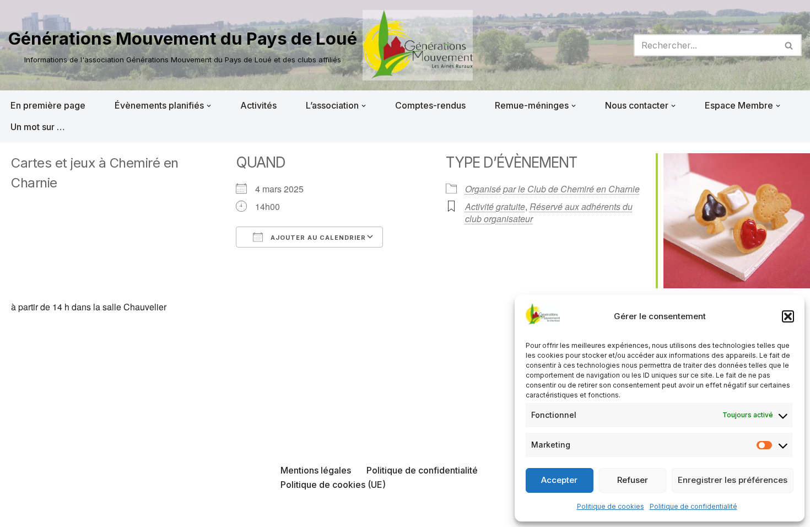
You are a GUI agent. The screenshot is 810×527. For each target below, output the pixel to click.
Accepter (559, 480)
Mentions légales (315, 470)
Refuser (632, 480)
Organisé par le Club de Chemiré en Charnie (552, 188)
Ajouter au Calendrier (317, 237)
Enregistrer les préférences (732, 480)
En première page (47, 105)
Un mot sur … (37, 126)
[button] (787, 316)
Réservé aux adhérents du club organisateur (549, 212)
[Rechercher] (789, 45)
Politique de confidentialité (693, 506)
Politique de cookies (610, 506)
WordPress (119, 512)
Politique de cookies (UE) (333, 484)
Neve (19, 512)
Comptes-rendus (430, 105)
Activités (258, 105)
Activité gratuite (495, 206)
